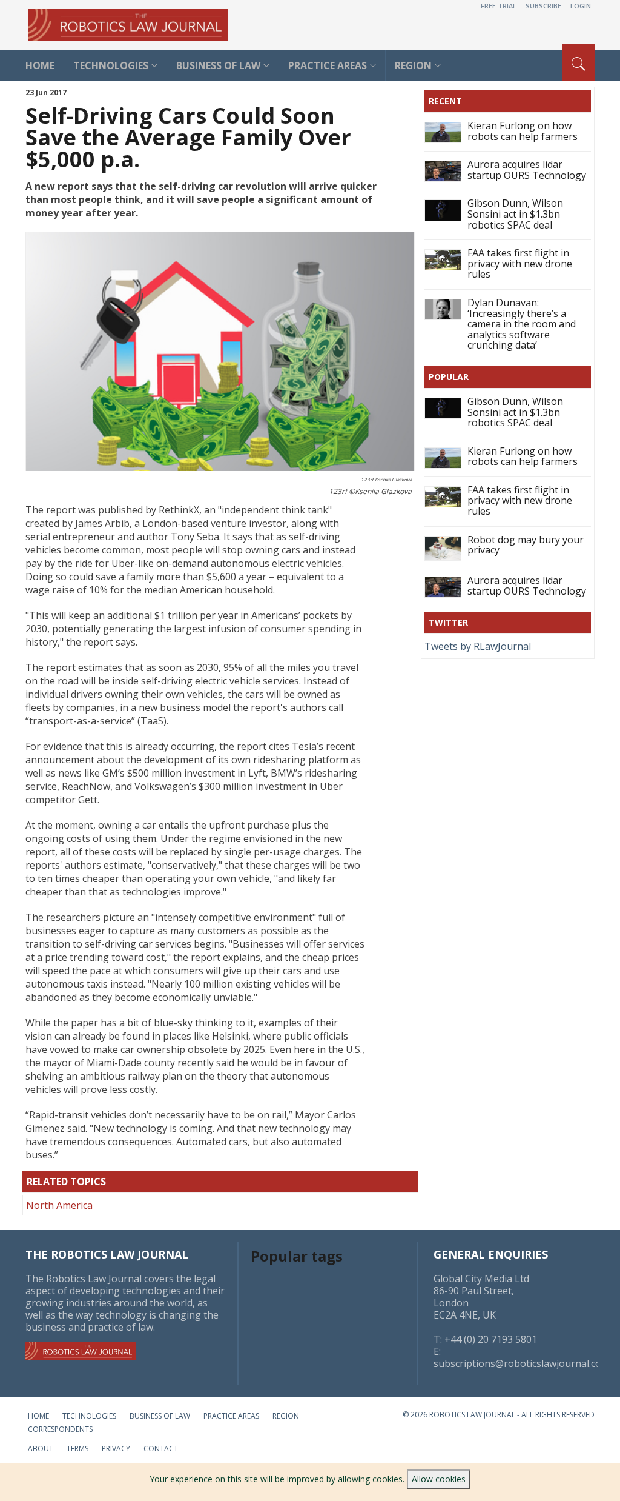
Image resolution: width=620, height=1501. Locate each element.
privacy (116, 1448)
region (285, 1416)
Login (580, 5)
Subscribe (543, 5)
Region (413, 65)
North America (59, 1205)
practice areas (327, 65)
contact (160, 1448)
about (40, 1448)
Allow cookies (439, 1479)
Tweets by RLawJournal (477, 646)
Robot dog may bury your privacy (525, 545)
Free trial (498, 5)
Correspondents (60, 1429)
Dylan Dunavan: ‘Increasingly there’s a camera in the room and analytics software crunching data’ (521, 324)
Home (38, 1416)
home (39, 65)
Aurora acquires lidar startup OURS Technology (526, 170)
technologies (110, 65)
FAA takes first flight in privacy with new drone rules (519, 263)
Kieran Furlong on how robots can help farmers (522, 131)
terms (77, 1448)
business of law (218, 65)
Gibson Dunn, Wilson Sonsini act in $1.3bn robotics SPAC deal (515, 213)
